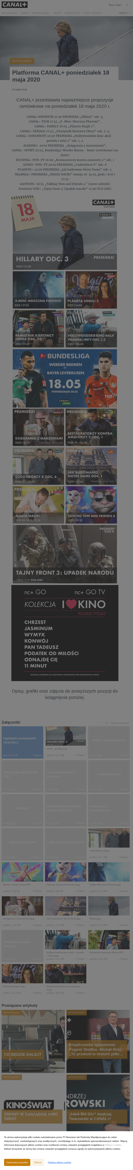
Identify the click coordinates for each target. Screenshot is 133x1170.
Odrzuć (38, 1162)
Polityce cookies (113, 1145)
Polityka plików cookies (59, 1162)
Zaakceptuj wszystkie (17, 1162)
